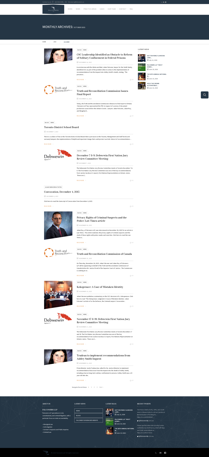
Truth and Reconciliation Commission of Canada (104, 254)
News (78, 9)
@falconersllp (143, 421)
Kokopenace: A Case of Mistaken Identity (100, 287)
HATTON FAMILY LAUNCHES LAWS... (156, 57)
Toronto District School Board (61, 127)
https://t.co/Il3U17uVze (144, 433)
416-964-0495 (59, 2)
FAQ (131, 9)
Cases (102, 9)
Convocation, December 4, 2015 (61, 191)
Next (101, 387)
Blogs (79, 50)
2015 (55, 42)
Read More (80, 80)
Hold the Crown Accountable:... (153, 84)
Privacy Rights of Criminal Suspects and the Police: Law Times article (102, 219)
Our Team (112, 9)
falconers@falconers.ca (76, 2)
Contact (122, 9)
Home (70, 9)
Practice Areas (89, 9)
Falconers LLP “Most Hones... (155, 66)
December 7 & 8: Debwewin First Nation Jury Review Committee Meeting (102, 157)
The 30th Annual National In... (156, 75)
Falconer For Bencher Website (87, 420)
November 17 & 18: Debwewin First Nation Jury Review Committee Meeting (103, 320)
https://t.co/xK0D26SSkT (145, 417)
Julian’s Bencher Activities (53, 187)
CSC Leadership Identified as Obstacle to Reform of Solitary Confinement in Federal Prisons (104, 56)
